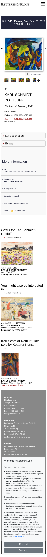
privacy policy (18, 536)
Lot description (14, 135)
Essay (9, 143)
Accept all (23, 550)
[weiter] (38, 80)
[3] (45, 49)
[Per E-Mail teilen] (11, 211)
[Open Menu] (43, 4)
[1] (2, 49)
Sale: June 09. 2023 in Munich (23, 22)
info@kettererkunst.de (13, 414)
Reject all (23, 544)
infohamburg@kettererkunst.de (17, 437)
